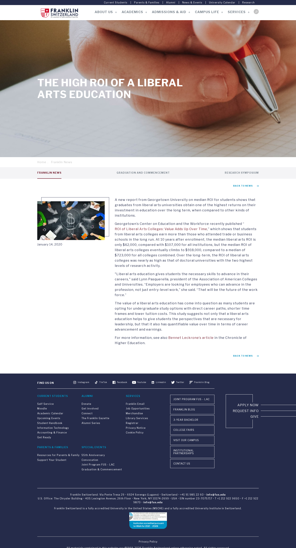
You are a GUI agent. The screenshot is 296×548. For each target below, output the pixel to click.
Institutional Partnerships (183, 452)
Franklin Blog (202, 382)
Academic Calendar (50, 413)
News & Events (192, 2)
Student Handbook (49, 423)
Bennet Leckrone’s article (191, 338)
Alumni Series (91, 423)
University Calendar (222, 2)
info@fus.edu (216, 494)
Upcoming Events (48, 418)
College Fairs (183, 429)
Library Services (137, 418)
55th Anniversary (93, 455)
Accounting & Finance (52, 432)
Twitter (180, 382)
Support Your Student (51, 459)
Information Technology (53, 427)
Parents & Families (146, 2)
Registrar (132, 423)
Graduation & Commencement (102, 469)
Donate (86, 403)
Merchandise (134, 413)
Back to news (243, 186)
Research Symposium (242, 172)
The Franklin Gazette (95, 418)
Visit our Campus (186, 440)
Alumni (170, 2)
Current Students (115, 2)
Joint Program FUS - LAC (98, 464)
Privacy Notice (136, 427)
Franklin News (61, 162)
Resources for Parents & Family (58, 455)
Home (41, 162)
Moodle (42, 408)
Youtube (141, 382)
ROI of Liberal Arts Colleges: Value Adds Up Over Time (161, 229)
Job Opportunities (138, 408)
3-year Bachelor (185, 419)
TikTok (103, 382)
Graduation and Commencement (143, 172)
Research (248, 2)
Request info (246, 411)
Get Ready (44, 437)
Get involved (90, 408)
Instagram (83, 382)
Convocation (90, 459)
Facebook (122, 382)
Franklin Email (135, 403)
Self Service (45, 403)
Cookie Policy (135, 432)
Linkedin (161, 382)
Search (256, 11)
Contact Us (181, 463)
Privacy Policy (148, 541)
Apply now (248, 405)
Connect (87, 413)
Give (254, 417)
